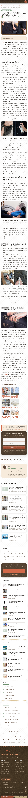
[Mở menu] (2, 2)
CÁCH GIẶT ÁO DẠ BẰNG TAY (11, 551)
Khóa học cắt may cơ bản (19, 739)
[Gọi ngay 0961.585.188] (25, 1)
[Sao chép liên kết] (24, 459)
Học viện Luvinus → (19, 429)
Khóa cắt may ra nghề (9, 742)
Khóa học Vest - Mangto (10, 716)
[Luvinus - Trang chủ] (14, 1)
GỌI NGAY (21, 796)
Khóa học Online (9, 725)
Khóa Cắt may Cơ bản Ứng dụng (12, 707)
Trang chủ (3, 5)
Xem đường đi (7, 779)
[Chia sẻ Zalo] (14, 459)
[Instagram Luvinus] (12, 757)
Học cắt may (18, 764)
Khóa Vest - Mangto (5, 768)
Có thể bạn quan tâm (10, 559)
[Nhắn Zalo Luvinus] (26, 790)
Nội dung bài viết (8, 38)
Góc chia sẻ (9, 5)
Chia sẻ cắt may (8, 692)
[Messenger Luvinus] (5, 757)
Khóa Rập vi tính (5, 771)
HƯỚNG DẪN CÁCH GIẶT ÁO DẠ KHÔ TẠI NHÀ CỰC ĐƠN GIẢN (13, 554)
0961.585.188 (5, 784)
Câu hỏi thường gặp (19, 771)
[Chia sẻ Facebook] (11, 459)
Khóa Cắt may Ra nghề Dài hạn (12, 713)
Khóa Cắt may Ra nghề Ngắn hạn (13, 710)
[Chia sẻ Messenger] (17, 459)
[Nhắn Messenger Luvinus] (26, 787)
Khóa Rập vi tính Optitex (11, 722)
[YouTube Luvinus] (15, 757)
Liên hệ (16, 773)
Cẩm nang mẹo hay (17, 5)
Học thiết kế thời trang (20, 766)
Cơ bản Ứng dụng (5, 762)
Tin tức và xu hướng (9, 686)
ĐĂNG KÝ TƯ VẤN (14, 447)
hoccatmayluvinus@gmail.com (10, 785)
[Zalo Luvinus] (7, 757)
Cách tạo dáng (8, 698)
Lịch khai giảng (20, 742)
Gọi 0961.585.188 (14, 574)
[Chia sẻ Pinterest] (21, 459)
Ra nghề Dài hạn (5, 766)
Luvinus (6, 374)
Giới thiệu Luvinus (19, 762)
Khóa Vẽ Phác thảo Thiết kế (11, 719)
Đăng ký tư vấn (14, 570)
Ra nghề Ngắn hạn (5, 764)
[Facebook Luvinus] (2, 757)
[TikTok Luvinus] (10, 757)
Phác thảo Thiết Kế (5, 769)
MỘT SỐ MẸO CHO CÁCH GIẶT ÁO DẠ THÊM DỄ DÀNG (14, 557)
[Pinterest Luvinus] (17, 757)
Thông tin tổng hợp (9, 695)
